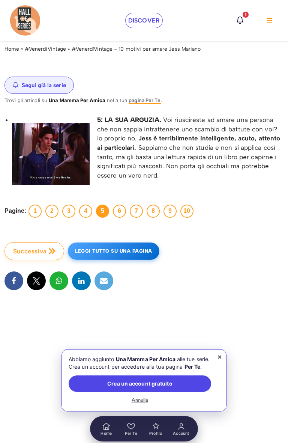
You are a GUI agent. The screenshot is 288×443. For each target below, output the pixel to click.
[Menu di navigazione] (269, 20)
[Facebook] (13, 280)
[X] (36, 280)
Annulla (140, 400)
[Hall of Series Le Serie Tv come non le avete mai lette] (25, 20)
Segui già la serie (44, 85)
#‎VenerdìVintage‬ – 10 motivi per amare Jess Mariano (136, 49)
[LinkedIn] (81, 280)
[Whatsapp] (59, 280)
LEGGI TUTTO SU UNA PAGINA (113, 251)
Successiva (29, 251)
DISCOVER (144, 20)
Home (11, 49)
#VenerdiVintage (45, 49)
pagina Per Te (144, 100)
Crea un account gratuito (139, 383)
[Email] (103, 280)
